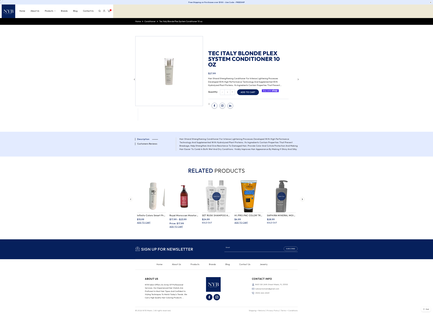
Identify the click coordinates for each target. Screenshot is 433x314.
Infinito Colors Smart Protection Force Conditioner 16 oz (151, 215)
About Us (176, 264)
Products (195, 264)
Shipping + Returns (257, 310)
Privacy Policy (273, 310)
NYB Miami (147, 310)
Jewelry (264, 264)
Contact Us (244, 264)
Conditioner (150, 21)
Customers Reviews (147, 143)
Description (143, 139)
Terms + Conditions (289, 310)
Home (138, 21)
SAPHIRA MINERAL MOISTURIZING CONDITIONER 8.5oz (281, 215)
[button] (134, 79)
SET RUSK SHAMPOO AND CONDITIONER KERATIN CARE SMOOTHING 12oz (216, 215)
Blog (227, 264)
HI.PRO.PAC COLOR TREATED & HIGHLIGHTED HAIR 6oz (249, 215)
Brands (212, 264)
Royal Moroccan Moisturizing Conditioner (184, 215)
